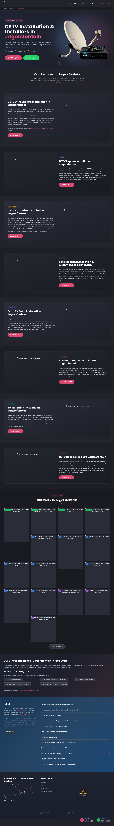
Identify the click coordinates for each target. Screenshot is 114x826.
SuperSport (49, 128)
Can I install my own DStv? (49, 737)
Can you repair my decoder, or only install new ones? (58, 742)
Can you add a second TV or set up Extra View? (56, 753)
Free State (12, 8)
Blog (42, 785)
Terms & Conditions (46, 791)
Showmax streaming (35, 128)
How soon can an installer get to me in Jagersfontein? (59, 721)
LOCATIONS (73, 3)
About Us (43, 782)
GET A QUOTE (14, 58)
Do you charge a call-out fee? (51, 715)
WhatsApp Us (33, 58)
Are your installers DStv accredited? (53, 759)
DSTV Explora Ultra (15, 109)
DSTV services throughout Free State (28, 690)
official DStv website (25, 714)
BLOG (101, 3)
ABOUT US (94, 3)
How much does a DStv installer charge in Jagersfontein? (60, 710)
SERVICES (84, 3)
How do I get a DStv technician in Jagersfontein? (57, 705)
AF (109, 3)
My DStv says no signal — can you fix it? (54, 748)
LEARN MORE (14, 135)
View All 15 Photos (58, 646)
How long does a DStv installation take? (54, 726)
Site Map (71, 813)
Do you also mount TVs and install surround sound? (58, 764)
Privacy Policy (44, 788)
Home (5, 8)
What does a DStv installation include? (54, 732)
